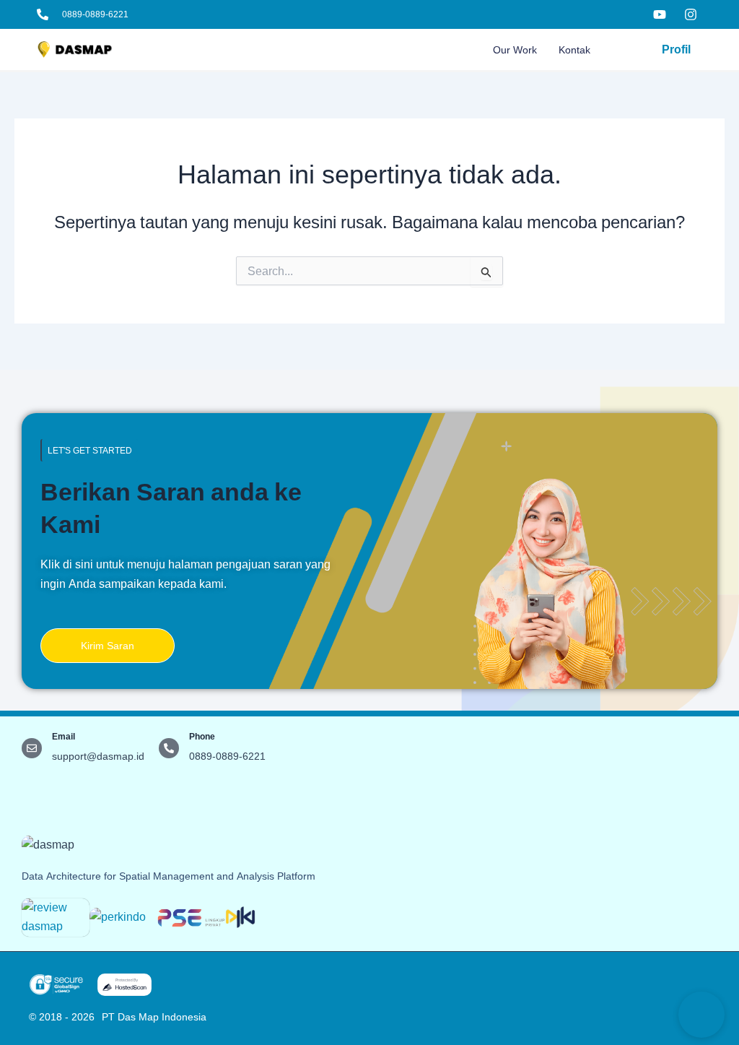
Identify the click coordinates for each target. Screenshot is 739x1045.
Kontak (574, 50)
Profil (676, 49)
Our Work (515, 50)
